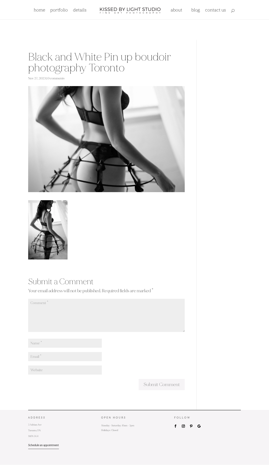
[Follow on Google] (199, 426)
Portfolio (59, 11)
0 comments (56, 78)
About (176, 11)
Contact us (215, 11)
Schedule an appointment (43, 445)
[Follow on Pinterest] (191, 426)
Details (80, 11)
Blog (195, 11)
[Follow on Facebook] (175, 426)
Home (39, 11)
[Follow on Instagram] (183, 426)
